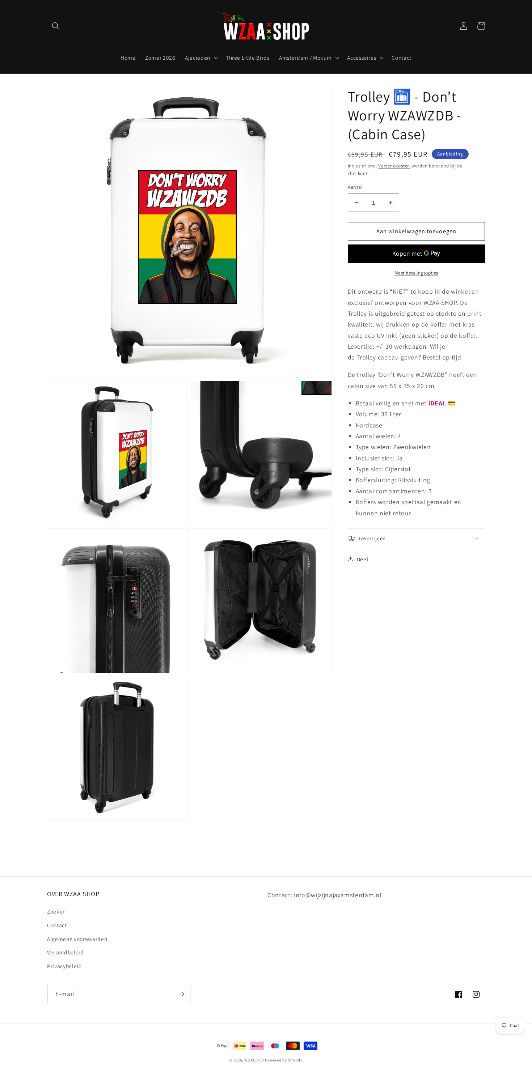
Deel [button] (362, 559)
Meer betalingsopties (416, 272)
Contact (57, 925)
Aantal (355, 186)
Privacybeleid (64, 966)
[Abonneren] (181, 994)
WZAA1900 (253, 1060)
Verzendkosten (394, 165)
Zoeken (56, 911)
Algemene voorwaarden (77, 938)
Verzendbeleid (65, 952)
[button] (55, 26)
